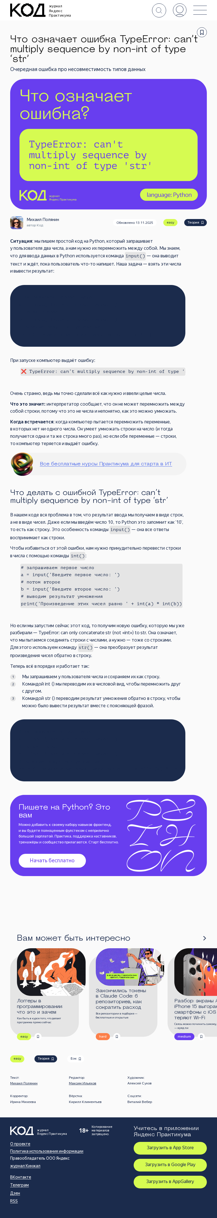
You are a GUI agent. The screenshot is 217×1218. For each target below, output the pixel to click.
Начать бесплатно (52, 860)
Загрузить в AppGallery (170, 1181)
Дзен (15, 1193)
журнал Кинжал (25, 1166)
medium (184, 1036)
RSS (14, 1201)
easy (170, 222)
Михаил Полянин (24, 1083)
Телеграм (19, 1185)
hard (103, 1036)
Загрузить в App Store (170, 1147)
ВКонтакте (20, 1177)
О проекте (20, 1144)
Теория (193, 222)
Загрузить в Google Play (170, 1164)
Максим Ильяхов (82, 1083)
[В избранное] (202, 32)
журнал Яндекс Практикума (60, 10)
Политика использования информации (46, 1151)
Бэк (74, 1058)
